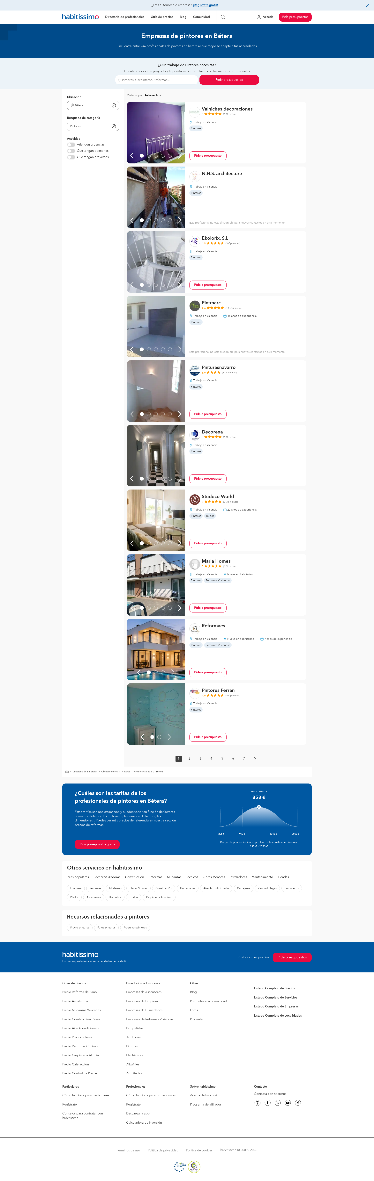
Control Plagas (267, 888)
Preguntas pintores (135, 927)
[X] (277, 1103)
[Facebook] (267, 1103)
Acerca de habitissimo (205, 1095)
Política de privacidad (163, 1150)
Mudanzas (174, 877)
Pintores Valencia (143, 772)
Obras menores (109, 772)
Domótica (115, 897)
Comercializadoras (107, 877)
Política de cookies (199, 1150)
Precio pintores (79, 927)
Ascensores (93, 897)
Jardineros (133, 1037)
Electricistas (134, 1055)
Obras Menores (214, 877)
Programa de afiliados (205, 1104)
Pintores (126, 772)
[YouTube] (287, 1103)
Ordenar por (135, 95)
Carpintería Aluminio (159, 897)
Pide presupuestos (295, 17)
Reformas (155, 877)
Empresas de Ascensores (143, 992)
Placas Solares (138, 888)
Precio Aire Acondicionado (81, 1028)
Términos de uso (128, 1150)
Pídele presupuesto (208, 155)
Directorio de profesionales (124, 17)
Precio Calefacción (75, 1064)
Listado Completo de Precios (274, 988)
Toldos (133, 897)
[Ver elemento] (142, 156)
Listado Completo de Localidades (278, 1015)
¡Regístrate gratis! (205, 5)
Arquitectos (134, 1073)
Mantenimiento (262, 877)
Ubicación (74, 97)
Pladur (74, 897)
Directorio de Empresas (84, 772)
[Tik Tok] (298, 1103)
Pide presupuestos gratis (97, 844)
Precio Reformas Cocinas (80, 1046)
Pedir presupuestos (229, 80)
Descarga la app (138, 1113)
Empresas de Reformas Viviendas (149, 1019)
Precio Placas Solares (77, 1037)
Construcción (134, 877)
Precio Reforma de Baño (79, 992)
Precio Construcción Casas (81, 1019)
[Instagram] (257, 1103)
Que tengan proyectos (93, 157)
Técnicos (192, 877)
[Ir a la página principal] (80, 17)
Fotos (194, 1010)
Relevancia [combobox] (151, 95)
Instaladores (238, 877)
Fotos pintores (106, 927)
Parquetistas (134, 1028)
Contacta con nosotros (270, 1094)
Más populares (78, 877)
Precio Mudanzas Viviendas (81, 1010)
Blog (183, 17)
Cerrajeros (243, 888)
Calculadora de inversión (144, 1122)
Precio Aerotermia (75, 1001)
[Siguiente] (180, 156)
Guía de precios (162, 17)
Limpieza (75, 888)
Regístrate (69, 1104)
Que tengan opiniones (92, 151)
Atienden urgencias (90, 144)
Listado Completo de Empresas (276, 1006)
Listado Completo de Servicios (275, 997)
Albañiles (132, 1064)
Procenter (197, 1019)
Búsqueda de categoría (83, 118)
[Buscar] (223, 17)
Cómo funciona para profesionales (151, 1095)
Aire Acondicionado (216, 888)
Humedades (187, 888)
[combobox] (90, 105)
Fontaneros (292, 888)
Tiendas (283, 877)
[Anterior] (132, 156)
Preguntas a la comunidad (208, 1001)
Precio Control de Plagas (79, 1073)
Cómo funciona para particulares (85, 1095)
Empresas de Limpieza (142, 1001)
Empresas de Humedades (144, 1010)
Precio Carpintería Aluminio (81, 1055)
